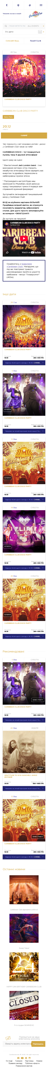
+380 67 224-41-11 (8, 5)
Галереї (24, 135)
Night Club (35, 41)
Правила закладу (15, 1063)
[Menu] (41, 5)
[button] (40, 31)
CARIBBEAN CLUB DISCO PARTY (17, 99)
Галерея (18, 1061)
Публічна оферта (32, 1063)
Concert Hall (12, 41)
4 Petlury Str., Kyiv (18, 5)
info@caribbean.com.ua (29, 5)
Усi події (9, 1061)
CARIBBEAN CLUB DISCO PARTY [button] (25, 363)
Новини (39, 1061)
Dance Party (8, 117)
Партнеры (29, 1061)
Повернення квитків (24, 1066)
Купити (7, 341)
